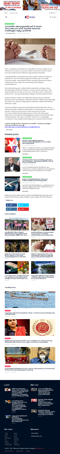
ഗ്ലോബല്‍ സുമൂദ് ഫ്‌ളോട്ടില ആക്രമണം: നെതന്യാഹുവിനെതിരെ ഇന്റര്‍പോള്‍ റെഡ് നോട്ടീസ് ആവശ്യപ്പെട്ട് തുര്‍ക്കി (36, 142)
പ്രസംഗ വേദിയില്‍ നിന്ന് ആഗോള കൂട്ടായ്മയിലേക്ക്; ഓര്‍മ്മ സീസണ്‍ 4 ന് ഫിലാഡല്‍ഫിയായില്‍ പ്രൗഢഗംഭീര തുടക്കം (45, 391)
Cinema (16, 443)
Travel (15, 434)
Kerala (6, 434)
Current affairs (8, 444)
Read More (25, 154)
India (6, 436)
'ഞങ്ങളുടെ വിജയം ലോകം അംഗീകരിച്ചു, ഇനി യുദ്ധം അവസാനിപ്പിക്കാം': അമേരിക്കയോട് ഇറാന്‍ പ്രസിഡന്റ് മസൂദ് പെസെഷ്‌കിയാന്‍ (37, 161)
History (15, 433)
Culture (6, 441)
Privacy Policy (19, 451)
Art (5, 439)
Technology (17, 444)
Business (16, 438)
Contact (28, 451)
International (8, 438)
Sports (15, 436)
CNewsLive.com (39, 448)
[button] (6, 13)
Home (6, 433)
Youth (15, 441)
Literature (7, 443)
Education (16, 439)
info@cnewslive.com (36, 436)
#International (9, 129)
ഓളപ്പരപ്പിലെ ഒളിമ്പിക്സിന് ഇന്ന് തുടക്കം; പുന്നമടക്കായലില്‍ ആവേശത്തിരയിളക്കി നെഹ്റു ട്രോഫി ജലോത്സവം (20, 418)
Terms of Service (9, 451)
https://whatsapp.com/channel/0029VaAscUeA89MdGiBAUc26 (22, 127)
